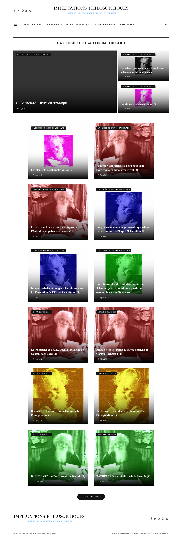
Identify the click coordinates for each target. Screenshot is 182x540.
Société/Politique (32, 25)
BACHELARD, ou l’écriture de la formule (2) (58, 476)
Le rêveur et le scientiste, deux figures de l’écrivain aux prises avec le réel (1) (55, 229)
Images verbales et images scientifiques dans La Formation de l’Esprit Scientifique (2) (122, 229)
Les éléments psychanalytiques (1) (51, 170)
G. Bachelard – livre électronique (41, 102)
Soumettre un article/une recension (150, 534)
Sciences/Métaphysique (77, 25)
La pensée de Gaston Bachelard (33, 55)
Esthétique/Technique (104, 25)
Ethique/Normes (54, 25)
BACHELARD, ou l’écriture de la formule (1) (123, 476)
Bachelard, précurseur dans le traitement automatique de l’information (142, 70)
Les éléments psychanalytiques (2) (138, 104)
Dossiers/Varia (127, 25)
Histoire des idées (42, 312)
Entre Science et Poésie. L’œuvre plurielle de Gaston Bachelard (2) (57, 352)
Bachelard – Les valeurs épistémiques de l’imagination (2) (55, 413)
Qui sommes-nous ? (121, 534)
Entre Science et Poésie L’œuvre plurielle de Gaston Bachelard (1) (122, 352)
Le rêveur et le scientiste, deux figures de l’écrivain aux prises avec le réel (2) (120, 168)
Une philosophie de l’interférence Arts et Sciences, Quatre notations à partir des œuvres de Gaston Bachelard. (120, 288)
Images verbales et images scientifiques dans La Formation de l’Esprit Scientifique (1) (57, 290)
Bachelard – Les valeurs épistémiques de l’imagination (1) (120, 413)
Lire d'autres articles (91, 496)
